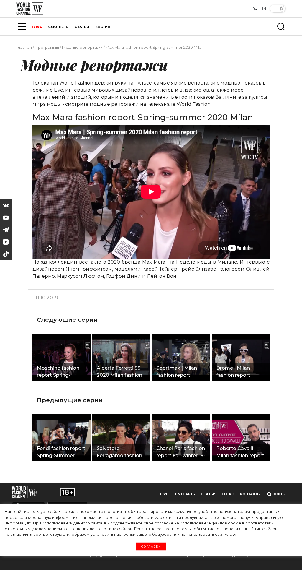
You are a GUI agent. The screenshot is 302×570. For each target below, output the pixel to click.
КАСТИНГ (103, 27)
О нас (228, 494)
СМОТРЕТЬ (58, 27)
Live (164, 494)
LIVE (37, 27)
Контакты (250, 494)
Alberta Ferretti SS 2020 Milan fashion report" (119, 372)
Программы (47, 47)
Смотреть (185, 494)
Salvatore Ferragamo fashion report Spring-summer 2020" (119, 453)
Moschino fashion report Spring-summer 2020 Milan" (58, 372)
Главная (24, 47)
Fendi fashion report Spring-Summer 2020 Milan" (61, 453)
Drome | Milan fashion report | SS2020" (234, 372)
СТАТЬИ (82, 27)
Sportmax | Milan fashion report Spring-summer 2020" (176, 372)
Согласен (151, 546)
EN (263, 9)
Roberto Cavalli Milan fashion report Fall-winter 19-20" (240, 453)
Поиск (279, 494)
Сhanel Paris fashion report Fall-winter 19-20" (180, 453)
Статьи (208, 494)
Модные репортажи (82, 47)
